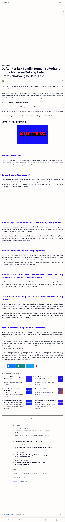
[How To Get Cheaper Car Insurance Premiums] (29, 391)
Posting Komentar (32, 418)
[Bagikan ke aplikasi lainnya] (36, 366)
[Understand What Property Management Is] (29, 379)
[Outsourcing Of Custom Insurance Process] (60, 402)
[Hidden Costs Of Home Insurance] (60, 391)
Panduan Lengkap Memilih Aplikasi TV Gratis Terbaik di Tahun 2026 (33, 448)
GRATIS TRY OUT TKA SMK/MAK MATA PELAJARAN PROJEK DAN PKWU (33, 432)
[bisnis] (22, 439)
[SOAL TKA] (28, 428)
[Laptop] (22, 452)
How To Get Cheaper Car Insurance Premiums (14, 389)
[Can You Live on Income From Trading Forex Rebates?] (60, 379)
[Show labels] (20, 481)
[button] (60, 2)
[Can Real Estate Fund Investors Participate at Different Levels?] (29, 402)
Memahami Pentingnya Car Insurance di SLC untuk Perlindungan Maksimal (30, 463)
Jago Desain (35, 514)
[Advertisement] (30, 10)
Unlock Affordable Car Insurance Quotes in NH (28, 441)
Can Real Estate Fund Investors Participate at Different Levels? (13, 401)
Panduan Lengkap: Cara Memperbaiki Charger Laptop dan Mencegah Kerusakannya (32, 455)
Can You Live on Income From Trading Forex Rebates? (44, 377)
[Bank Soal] (23, 428)
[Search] (62, 2)
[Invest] (27, 460)
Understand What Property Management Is (12, 377)
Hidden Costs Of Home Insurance (45, 389)
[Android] (23, 445)
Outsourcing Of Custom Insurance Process (45, 401)
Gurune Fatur (8, 2)
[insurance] (26, 439)
